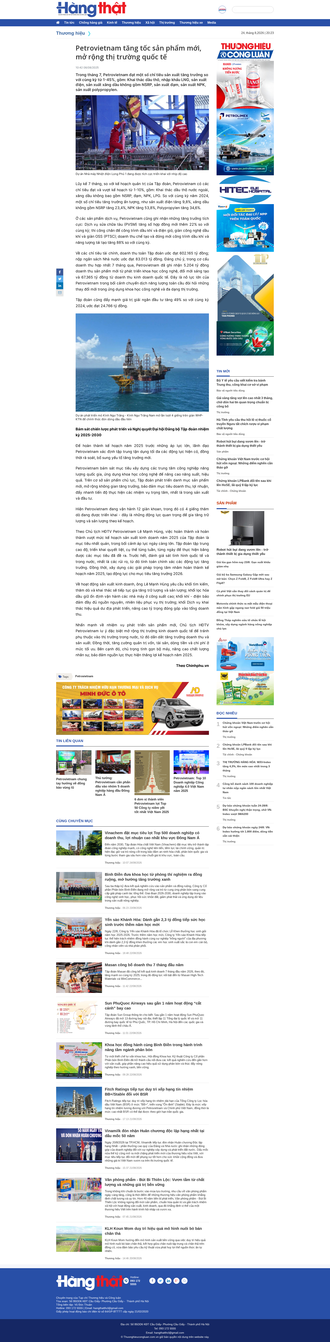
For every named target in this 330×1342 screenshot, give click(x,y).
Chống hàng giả (90, 22)
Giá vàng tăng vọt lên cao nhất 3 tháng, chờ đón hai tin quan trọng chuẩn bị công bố (245, 402)
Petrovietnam (84, 676)
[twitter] (59, 278)
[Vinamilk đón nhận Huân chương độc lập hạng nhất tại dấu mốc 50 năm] (79, 1145)
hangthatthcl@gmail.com (169, 1332)
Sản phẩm (223, 451)
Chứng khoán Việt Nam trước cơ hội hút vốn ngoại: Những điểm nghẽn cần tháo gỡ (245, 463)
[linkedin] (59, 285)
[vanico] (245, 228)
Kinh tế (112, 22)
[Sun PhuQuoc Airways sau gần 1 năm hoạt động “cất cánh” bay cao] (79, 1017)
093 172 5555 (167, 1328)
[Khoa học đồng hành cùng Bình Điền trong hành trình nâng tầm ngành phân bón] (79, 1060)
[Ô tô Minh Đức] (132, 708)
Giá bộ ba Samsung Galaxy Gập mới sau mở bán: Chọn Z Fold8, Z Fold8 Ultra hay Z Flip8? (244, 578)
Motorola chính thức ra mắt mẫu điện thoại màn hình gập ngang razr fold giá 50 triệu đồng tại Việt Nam (244, 607)
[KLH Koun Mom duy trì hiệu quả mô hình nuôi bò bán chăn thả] (79, 1239)
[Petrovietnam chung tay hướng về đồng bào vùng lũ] (73, 762)
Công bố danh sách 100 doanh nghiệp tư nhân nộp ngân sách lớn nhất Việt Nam (248, 788)
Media (211, 22)
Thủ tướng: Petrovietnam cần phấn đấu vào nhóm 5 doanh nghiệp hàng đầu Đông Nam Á (112, 786)
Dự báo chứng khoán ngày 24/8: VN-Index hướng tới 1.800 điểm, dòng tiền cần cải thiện (248, 831)
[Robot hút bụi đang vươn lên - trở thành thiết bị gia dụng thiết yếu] (245, 528)
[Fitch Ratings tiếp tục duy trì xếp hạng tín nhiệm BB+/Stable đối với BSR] (79, 1102)
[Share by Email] (59, 292)
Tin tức (69, 22)
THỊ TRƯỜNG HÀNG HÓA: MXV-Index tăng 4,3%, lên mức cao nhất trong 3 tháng (247, 766)
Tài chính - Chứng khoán (231, 490)
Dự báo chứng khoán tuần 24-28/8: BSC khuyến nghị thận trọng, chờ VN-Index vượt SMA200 (247, 810)
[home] (91, 9)
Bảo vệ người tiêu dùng (231, 390)
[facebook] (59, 272)
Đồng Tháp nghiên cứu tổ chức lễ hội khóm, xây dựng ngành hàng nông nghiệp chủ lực (244, 624)
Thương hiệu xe (191, 22)
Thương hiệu (131, 22)
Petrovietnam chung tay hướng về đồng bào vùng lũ (71, 783)
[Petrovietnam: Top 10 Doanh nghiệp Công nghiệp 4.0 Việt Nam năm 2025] (191, 762)
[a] (222, 9)
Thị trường (167, 22)
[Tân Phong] (245, 286)
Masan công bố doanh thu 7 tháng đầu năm (144, 965)
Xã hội (150, 22)
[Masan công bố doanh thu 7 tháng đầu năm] (79, 977)
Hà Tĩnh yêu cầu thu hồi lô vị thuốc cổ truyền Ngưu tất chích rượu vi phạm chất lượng (244, 424)
